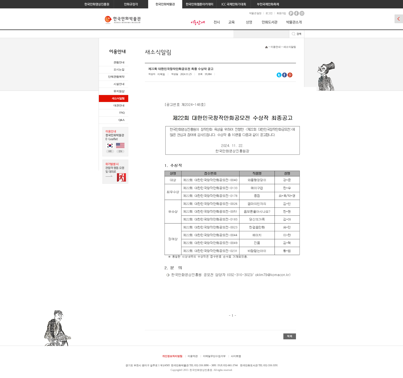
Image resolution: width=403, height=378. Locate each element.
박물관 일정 (255, 13)
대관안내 (119, 105)
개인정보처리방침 (172, 356)
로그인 (269, 13)
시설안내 (119, 84)
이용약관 (193, 356)
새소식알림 (118, 98)
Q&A (121, 120)
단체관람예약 (116, 76)
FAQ (121, 112)
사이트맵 (236, 356)
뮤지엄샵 (119, 91)
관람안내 (119, 62)
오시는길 (119, 69)
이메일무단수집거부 (214, 356)
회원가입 (281, 13)
